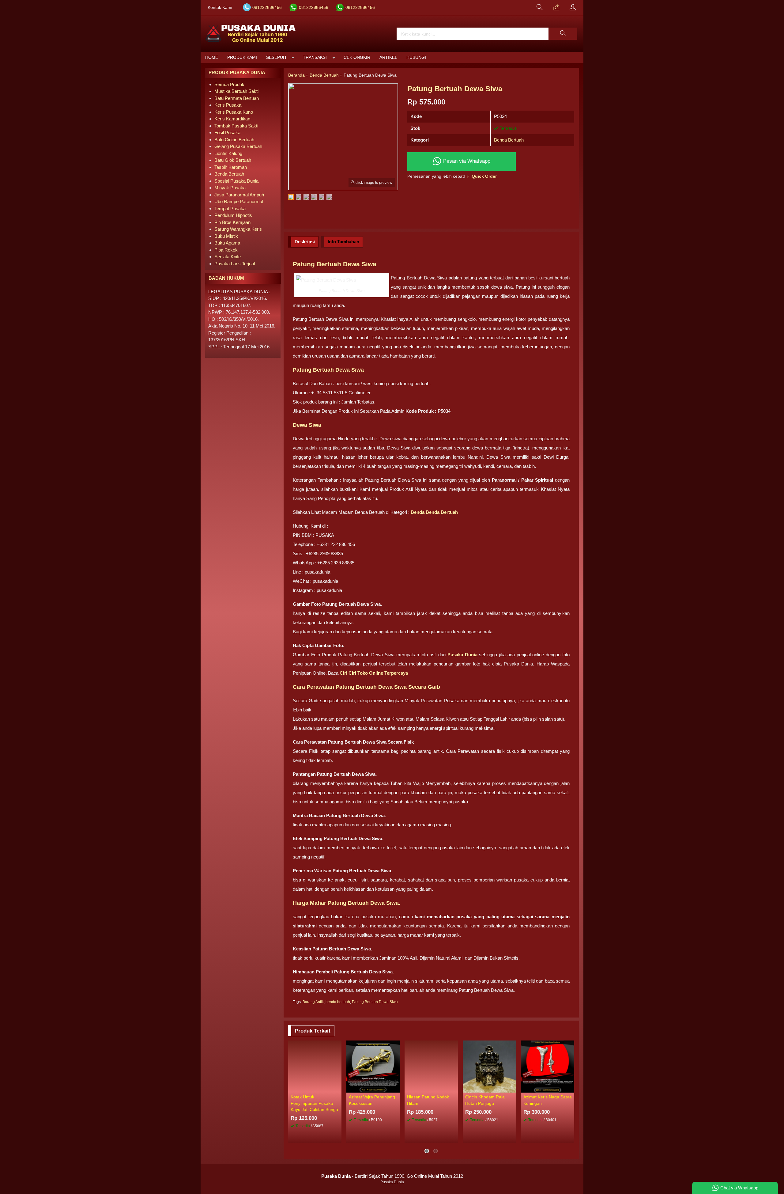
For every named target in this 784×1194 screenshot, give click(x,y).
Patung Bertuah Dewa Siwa (375, 1002)
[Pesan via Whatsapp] (556, 7)
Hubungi (416, 57)
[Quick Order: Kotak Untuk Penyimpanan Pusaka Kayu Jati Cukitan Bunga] (338, 1088)
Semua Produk (229, 84)
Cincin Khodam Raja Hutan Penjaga (485, 1100)
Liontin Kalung (228, 153)
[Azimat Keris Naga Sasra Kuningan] (547, 1066)
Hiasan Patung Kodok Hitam (428, 1100)
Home (211, 57)
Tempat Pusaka (230, 208)
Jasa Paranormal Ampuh (239, 194)
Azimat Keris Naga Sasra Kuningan (547, 1100)
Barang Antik (313, 1002)
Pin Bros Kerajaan (232, 222)
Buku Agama (227, 242)
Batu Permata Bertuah (236, 98)
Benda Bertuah (509, 139)
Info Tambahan (343, 241)
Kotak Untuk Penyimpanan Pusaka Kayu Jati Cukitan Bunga (314, 1103)
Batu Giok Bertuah (232, 160)
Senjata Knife (227, 256)
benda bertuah (338, 1002)
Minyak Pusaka (230, 187)
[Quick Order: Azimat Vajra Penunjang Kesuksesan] (396, 1088)
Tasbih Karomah (230, 167)
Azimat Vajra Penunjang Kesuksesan (372, 1100)
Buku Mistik (226, 236)
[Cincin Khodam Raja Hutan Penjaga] (489, 1066)
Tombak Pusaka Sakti (236, 125)
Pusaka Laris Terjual (234, 263)
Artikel (388, 57)
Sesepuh (276, 57)
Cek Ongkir (357, 57)
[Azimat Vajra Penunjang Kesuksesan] (373, 1066)
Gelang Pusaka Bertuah (238, 146)
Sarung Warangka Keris (238, 229)
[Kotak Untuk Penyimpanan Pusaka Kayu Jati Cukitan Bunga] (314, 1066)
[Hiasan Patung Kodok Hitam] (431, 1066)
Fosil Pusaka (227, 132)
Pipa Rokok (226, 249)
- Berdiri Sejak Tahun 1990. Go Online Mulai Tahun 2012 (392, 1176)
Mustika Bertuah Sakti (236, 91)
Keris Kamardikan (232, 118)
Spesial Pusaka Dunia (236, 181)
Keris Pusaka (227, 105)
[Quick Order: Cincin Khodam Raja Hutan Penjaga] (512, 1088)
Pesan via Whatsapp (466, 161)
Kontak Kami (220, 7)
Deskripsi (305, 241)
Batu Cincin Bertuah (234, 139)
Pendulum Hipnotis (233, 215)
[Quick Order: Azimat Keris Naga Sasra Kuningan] (570, 1088)
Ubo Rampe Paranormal (238, 201)
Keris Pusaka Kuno (233, 112)
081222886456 (267, 7)
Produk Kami (242, 57)
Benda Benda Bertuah (434, 512)
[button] (562, 34)
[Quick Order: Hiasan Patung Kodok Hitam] (454, 1088)
